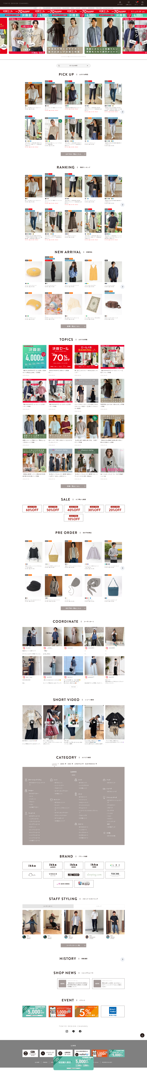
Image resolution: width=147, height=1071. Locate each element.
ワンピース (31, 813)
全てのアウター (34, 793)
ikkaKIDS (66, 8)
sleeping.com (108, 8)
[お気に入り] (129, 3)
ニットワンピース (34, 838)
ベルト (109, 816)
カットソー (57, 799)
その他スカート (83, 838)
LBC (35, 8)
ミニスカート (83, 829)
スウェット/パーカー (61, 815)
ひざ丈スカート (83, 835)
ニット (56, 779)
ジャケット (32, 799)
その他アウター (34, 807)
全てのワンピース (34, 816)
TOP (40, 8)
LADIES (73, 772)
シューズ (109, 788)
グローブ (110, 807)
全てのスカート (83, 827)
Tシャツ (57, 805)
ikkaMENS (47, 8)
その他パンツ (83, 818)
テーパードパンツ (84, 805)
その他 (108, 833)
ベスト (31, 804)
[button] (3, 36)
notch (78, 8)
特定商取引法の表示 (107, 1062)
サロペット (32, 827)
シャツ (80, 779)
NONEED (91, 8)
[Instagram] (67, 1031)
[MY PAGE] (120, 3)
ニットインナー (59, 785)
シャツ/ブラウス (84, 785)
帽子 (108, 824)
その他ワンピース (34, 840)
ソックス (110, 813)
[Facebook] (80, 1031)
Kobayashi (92, 937)
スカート (80, 824)
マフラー (110, 818)
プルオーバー (59, 788)
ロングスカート (83, 832)
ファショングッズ (112, 797)
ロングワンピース (34, 824)
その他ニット (59, 793)
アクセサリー (111, 805)
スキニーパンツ (83, 802)
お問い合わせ (95, 1062)
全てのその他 (111, 835)
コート (31, 796)
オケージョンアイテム (35, 779)
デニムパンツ (83, 808)
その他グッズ (111, 827)
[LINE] (73, 1031)
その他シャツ (83, 788)
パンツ (80, 794)
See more (73, 686)
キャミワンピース (34, 832)
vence (84, 8)
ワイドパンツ (83, 799)
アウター (31, 790)
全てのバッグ (111, 782)
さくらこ (29, 937)
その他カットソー (60, 821)
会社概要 (37, 1062)
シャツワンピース (34, 835)
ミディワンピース (34, 821)
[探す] (142, 3)
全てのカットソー (60, 802)
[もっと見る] (73, 945)
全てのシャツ (83, 782)
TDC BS (99, 8)
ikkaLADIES (56, 8)
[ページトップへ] (142, 1035)
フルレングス (83, 815)
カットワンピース (34, 829)
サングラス (110, 810)
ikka (72, 8)
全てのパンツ (83, 797)
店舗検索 (45, 1062)
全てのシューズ (112, 791)
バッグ (108, 779)
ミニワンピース (34, 818)
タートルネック (59, 818)
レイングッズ (111, 821)
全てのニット (59, 782)
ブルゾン (32, 801)
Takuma (71, 937)
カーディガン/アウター (61, 791)
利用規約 (53, 1062)
